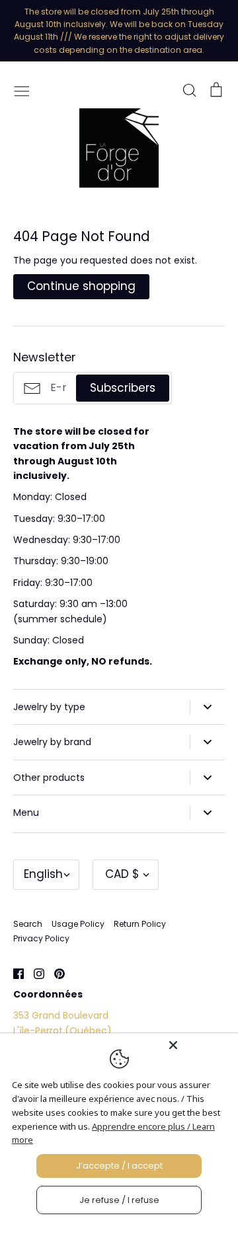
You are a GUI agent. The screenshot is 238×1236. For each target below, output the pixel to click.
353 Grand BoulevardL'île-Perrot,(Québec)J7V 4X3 (62, 1030)
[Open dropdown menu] (207, 707)
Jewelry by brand (52, 741)
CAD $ (122, 874)
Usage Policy (78, 923)
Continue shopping (81, 286)
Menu (26, 812)
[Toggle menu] (21, 89)
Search (27, 923)
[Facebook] (13, 973)
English (43, 874)
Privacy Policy (41, 938)
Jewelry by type (49, 706)
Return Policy (140, 923)
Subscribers (122, 388)
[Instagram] (34, 973)
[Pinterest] (54, 973)
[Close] (200, 1045)
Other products (49, 777)
